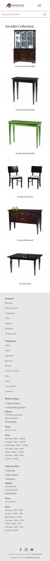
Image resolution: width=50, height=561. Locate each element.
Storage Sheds (10, 333)
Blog (7, 376)
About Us (8, 360)
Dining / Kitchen (11, 308)
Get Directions (10, 421)
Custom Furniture (12, 371)
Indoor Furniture (13, 403)
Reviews (8, 366)
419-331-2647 (11, 430)
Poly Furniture (12, 475)
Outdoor (8, 323)
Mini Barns (11, 479)
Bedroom (9, 303)
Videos (7, 350)
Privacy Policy (36, 554)
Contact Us (9, 391)
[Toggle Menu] (39, 5)
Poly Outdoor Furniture (16, 407)
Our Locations (10, 386)
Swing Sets (9, 328)
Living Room (10, 313)
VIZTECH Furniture (33, 557)
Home (7, 345)
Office (7, 318)
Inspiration (9, 355)
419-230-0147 (11, 502)
